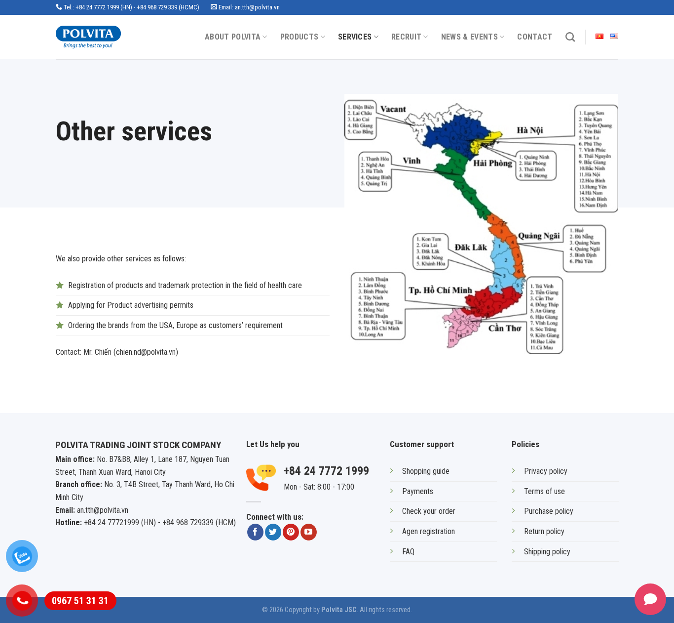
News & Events (469, 37)
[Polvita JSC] (97, 37)
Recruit (406, 37)
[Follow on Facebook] (255, 532)
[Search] (570, 36)
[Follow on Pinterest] (291, 532)
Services (355, 37)
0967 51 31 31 (80, 601)
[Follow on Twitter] (273, 532)
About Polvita (233, 37)
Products (299, 37)
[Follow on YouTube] (308, 532)
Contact (534, 37)
